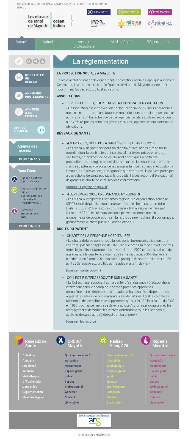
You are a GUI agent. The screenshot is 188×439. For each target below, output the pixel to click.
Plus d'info (28, 159)
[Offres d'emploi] (29, 130)
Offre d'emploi (31, 381)
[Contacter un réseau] (29, 78)
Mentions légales (33, 397)
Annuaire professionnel (84, 44)
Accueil (21, 42)
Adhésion (71, 392)
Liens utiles (29, 386)
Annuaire (28, 360)
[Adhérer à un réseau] (29, 112)
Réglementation (159, 42)
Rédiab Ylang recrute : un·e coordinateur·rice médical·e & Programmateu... (34, 196)
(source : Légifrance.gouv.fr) (87, 187)
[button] (29, 61)
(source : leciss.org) (81, 321)
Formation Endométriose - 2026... (30, 214)
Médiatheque (30, 376)
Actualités (50, 42)
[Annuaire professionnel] (29, 95)
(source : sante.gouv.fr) (83, 270)
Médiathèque (121, 42)
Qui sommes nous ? (78, 355)
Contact (70, 397)
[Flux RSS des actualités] (42, 61)
